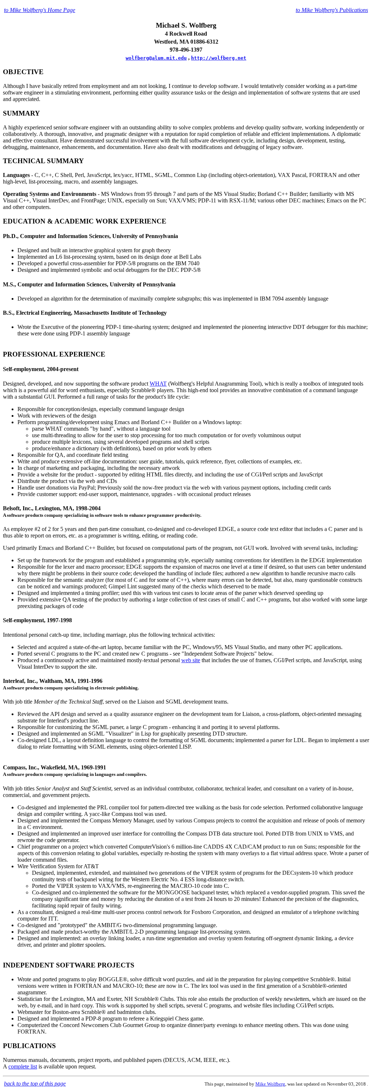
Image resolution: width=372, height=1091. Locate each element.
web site (190, 660)
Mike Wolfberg (270, 1084)
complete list (22, 1066)
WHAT (158, 384)
